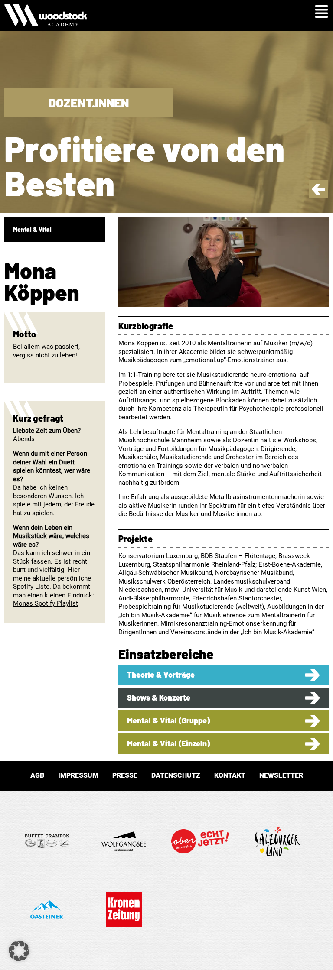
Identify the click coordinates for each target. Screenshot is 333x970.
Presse (124, 775)
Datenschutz (175, 775)
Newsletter (281, 775)
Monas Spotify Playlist (45, 603)
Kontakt (229, 775)
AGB (37, 775)
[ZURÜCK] (318, 193)
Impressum (78, 775)
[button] (19, 951)
